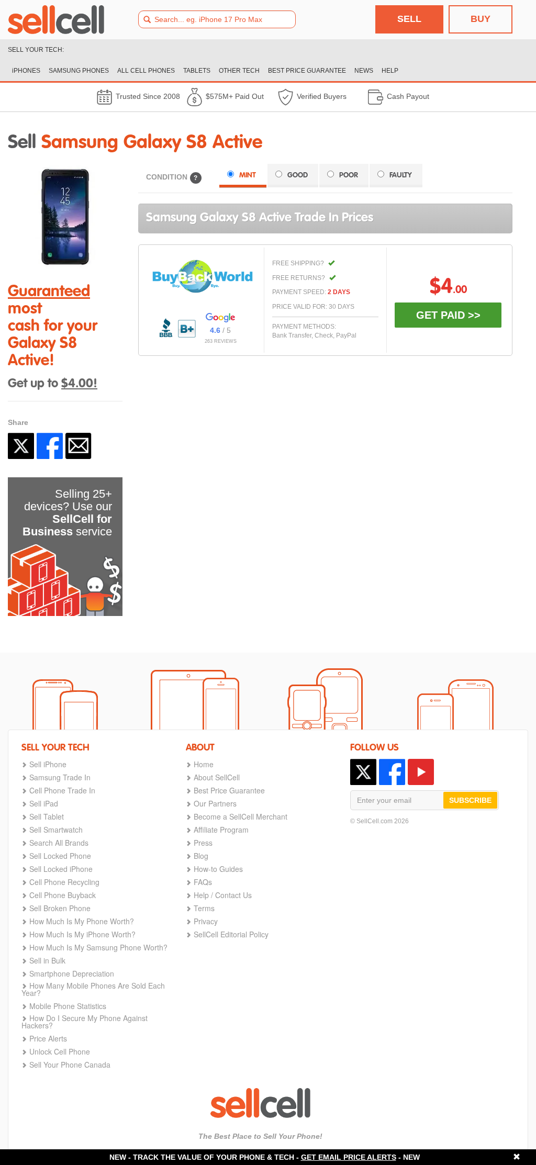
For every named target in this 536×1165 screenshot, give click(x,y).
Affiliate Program (221, 829)
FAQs (203, 882)
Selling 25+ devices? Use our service (67, 512)
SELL (409, 19)
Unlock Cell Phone (59, 1051)
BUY (480, 19)
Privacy (206, 921)
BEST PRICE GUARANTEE (307, 70)
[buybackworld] (202, 276)
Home (204, 764)
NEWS (363, 70)
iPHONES (26, 70)
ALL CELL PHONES (146, 70)
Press (203, 842)
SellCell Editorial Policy (231, 934)
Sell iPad (43, 803)
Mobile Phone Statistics (67, 1006)
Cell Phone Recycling (64, 882)
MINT (247, 175)
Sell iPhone (47, 764)
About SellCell (217, 777)
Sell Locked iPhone (61, 868)
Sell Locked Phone (60, 855)
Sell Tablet (46, 816)
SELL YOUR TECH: (36, 49)
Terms (204, 908)
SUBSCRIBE (470, 800)
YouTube (421, 772)
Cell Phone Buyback (62, 895)
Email (78, 446)
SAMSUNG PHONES (79, 70)
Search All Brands (58, 842)
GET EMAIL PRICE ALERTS (348, 1157)
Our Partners (215, 803)
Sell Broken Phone (60, 908)
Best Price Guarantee (229, 790)
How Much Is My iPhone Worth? (82, 934)
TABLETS (196, 70)
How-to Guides (218, 868)
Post (21, 446)
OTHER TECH (239, 70)
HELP (390, 70)
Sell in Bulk (47, 960)
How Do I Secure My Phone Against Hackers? (84, 1021)
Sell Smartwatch (56, 829)
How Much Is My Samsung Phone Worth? (98, 947)
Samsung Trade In (60, 777)
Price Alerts (48, 1038)
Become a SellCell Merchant (240, 816)
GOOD (297, 175)
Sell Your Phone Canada (69, 1064)
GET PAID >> (448, 315)
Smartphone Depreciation (71, 973)
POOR (348, 175)
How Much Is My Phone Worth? (81, 921)
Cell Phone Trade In (62, 790)
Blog (201, 855)
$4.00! (79, 384)
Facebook (50, 446)
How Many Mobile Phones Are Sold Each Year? (93, 989)
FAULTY (400, 175)
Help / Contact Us (223, 895)
